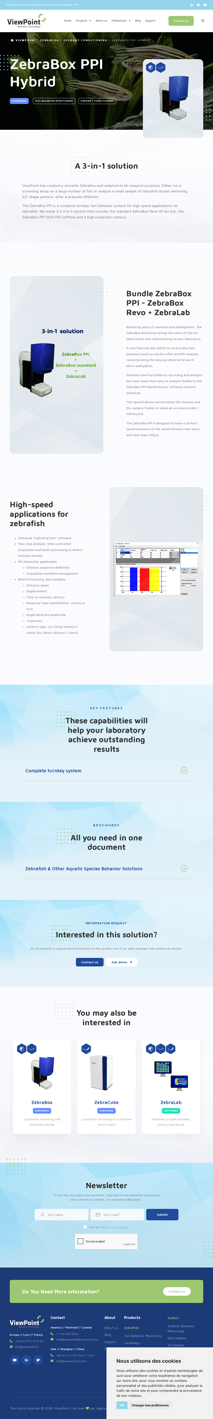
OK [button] (122, 1405)
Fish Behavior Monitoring (54, 100)
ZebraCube (106, 1102)
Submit (162, 1214)
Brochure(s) (19, 161)
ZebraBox (42, 1102)
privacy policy (118, 1227)
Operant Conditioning (85, 40)
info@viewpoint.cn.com (71, 1361)
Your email (111, 1215)
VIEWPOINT (25, 40)
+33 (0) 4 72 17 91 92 (29, 1341)
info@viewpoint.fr (26, 1346)
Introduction (20, 144)
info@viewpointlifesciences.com (77, 1339)
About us (101, 20)
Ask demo (119, 962)
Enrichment (176, 1345)
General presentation (25, 149)
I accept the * (109, 1227)
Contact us (181, 20)
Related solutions (22, 173)
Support (150, 20)
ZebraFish (49, 40)
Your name (55, 1215)
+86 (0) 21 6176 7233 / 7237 (75, 1355)
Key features (20, 155)
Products (82, 20)
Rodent (173, 1318)
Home (67, 20)
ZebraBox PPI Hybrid (130, 40)
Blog (138, 20)
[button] (23, 144)
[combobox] (179, 5)
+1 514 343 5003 (67, 1334)
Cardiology (132, 1343)
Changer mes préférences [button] (150, 1405)
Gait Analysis (177, 1338)
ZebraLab (171, 1102)
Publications (120, 20)
